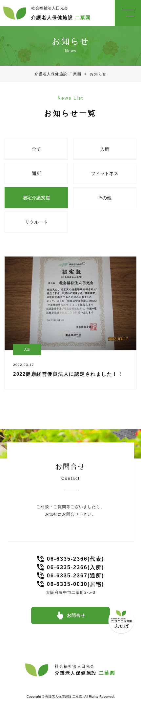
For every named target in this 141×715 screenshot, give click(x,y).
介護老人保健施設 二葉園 (57, 74)
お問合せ (76, 615)
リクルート (36, 222)
